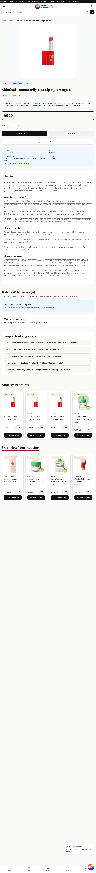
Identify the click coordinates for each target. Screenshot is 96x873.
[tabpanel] (48, 229)
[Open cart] (92, 6)
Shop (11, 21)
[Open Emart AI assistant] (91, 867)
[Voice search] (87, 12)
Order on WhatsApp (49, 142)
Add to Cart (24, 133)
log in (12, 323)
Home (4, 21)
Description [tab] (10, 176)
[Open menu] (3, 6)
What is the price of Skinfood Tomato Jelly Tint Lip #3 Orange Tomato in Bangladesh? (42, 343)
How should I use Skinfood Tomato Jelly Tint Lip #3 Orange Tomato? (35, 363)
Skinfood (6, 83)
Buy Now (71, 133)
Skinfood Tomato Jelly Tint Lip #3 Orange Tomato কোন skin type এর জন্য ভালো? (39, 370)
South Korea (17, 83)
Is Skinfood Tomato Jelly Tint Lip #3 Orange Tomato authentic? (33, 349)
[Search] (92, 12)
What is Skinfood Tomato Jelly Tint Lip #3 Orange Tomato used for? (35, 356)
